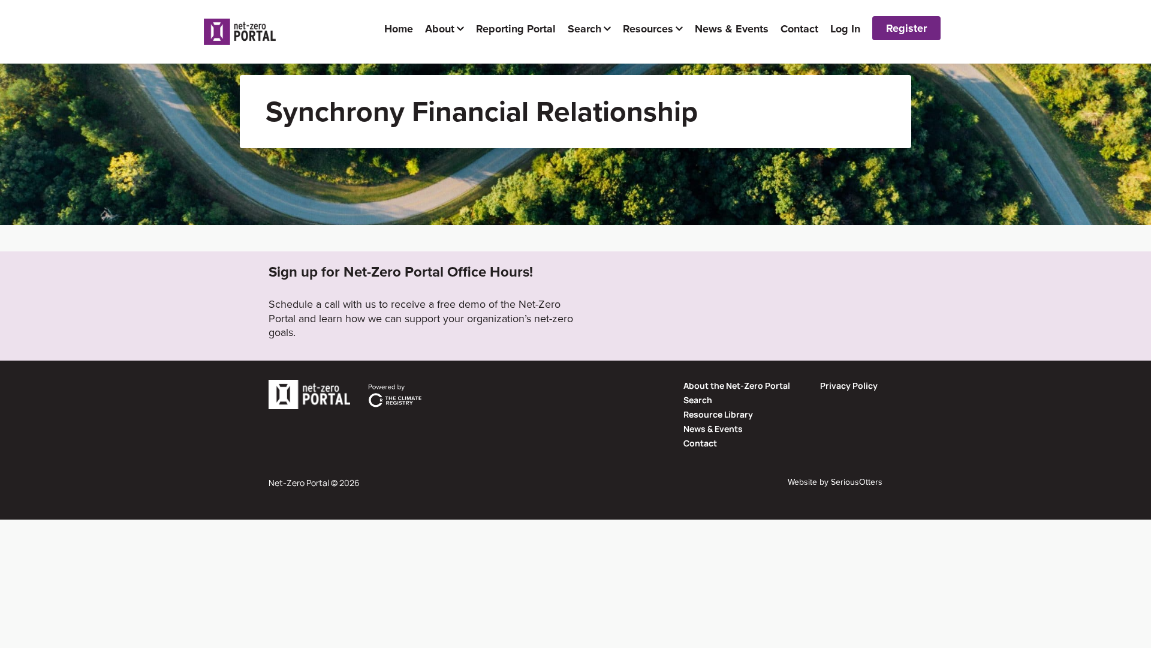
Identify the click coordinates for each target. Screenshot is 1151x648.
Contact (700, 443)
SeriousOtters (856, 482)
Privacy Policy (849, 385)
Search (697, 400)
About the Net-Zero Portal (736, 385)
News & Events (713, 428)
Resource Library (718, 414)
